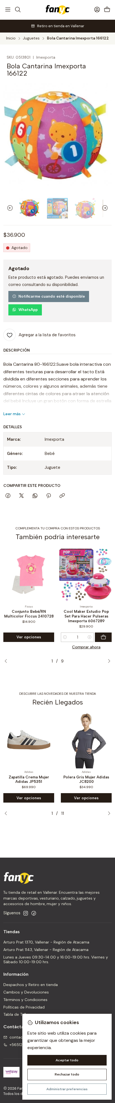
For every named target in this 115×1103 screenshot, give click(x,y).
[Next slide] (107, 208)
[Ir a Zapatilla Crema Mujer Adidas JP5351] (29, 739)
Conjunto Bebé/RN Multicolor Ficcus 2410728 (29, 613)
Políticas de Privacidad (24, 1007)
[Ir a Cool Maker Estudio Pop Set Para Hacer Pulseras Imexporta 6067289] (86, 574)
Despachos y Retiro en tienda (30, 984)
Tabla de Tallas (16, 1014)
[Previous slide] (7, 208)
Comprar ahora (86, 646)
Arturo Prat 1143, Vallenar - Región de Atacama (45, 949)
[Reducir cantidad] (65, 637)
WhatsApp (28, 309)
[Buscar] (17, 10)
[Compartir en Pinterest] (48, 496)
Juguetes (31, 38)
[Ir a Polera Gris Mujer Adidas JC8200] (86, 739)
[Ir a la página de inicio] (57, 9)
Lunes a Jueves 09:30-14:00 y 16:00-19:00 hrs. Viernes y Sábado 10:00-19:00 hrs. (55, 960)
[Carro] (107, 10)
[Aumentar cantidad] (90, 637)
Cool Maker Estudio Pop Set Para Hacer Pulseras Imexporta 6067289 (86, 616)
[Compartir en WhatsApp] (35, 496)
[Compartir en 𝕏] (21, 496)
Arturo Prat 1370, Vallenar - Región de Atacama (46, 942)
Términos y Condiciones (25, 999)
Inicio (11, 38)
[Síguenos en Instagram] (25, 913)
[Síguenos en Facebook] (34, 913)
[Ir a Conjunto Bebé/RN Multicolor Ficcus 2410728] (29, 574)
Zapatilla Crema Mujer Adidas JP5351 (29, 779)
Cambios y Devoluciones (26, 992)
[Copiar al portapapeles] (62, 496)
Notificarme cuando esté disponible (51, 296)
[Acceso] (97, 10)
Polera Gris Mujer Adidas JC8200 (86, 779)
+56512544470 (23, 1044)
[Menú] (7, 10)
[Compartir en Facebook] (8, 496)
